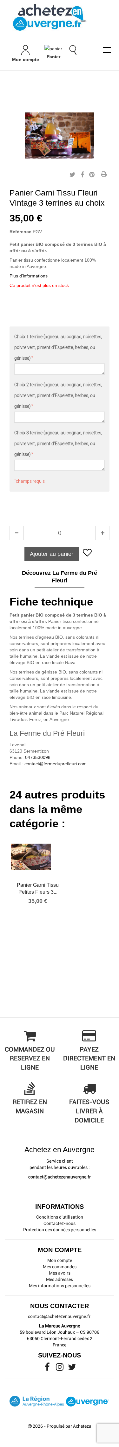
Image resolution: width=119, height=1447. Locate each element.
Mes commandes (59, 1266)
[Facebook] (48, 1368)
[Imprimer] (104, 174)
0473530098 (37, 757)
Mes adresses (59, 1279)
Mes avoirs (59, 1273)
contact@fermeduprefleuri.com (55, 763)
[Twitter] (72, 1368)
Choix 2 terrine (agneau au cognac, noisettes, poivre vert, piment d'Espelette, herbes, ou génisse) (58, 395)
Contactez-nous (59, 1223)
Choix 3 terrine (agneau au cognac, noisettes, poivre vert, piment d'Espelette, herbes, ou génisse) (58, 443)
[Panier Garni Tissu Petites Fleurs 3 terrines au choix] (38, 857)
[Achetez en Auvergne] (49, 17)
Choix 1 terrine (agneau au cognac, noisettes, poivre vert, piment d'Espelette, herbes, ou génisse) (58, 347)
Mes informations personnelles (59, 1285)
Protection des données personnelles (59, 1229)
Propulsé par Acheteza (69, 1426)
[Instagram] (60, 1368)
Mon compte (59, 1260)
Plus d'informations (29, 275)
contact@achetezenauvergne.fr (59, 1176)
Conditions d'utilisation (59, 1217)
